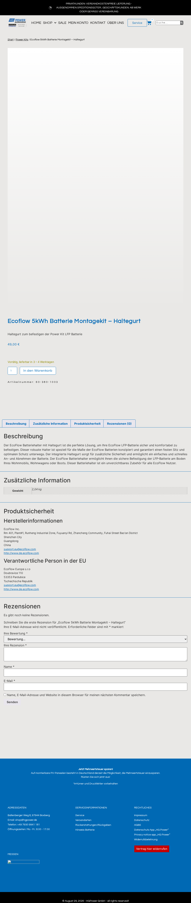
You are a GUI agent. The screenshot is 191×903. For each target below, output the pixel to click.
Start (11, 39)
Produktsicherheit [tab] (87, 423)
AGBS (137, 825)
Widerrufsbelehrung (145, 839)
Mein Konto (78, 23)
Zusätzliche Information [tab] (50, 423)
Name (9, 666)
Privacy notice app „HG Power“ (152, 834)
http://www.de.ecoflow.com (21, 553)
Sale (62, 23)
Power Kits (22, 39)
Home (36, 23)
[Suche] (181, 23)
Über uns (115, 23)
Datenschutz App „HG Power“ (151, 830)
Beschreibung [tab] (16, 423)
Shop (47, 23)
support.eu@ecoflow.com (20, 549)
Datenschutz (141, 820)
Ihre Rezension (15, 645)
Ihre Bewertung (16, 633)
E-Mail (9, 680)
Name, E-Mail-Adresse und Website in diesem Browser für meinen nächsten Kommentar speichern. (76, 694)
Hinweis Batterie (85, 830)
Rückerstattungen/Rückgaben (93, 825)
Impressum (140, 815)
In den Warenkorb (37, 370)
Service (79, 815)
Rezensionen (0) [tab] (119, 423)
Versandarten (83, 820)
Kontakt (97, 23)
